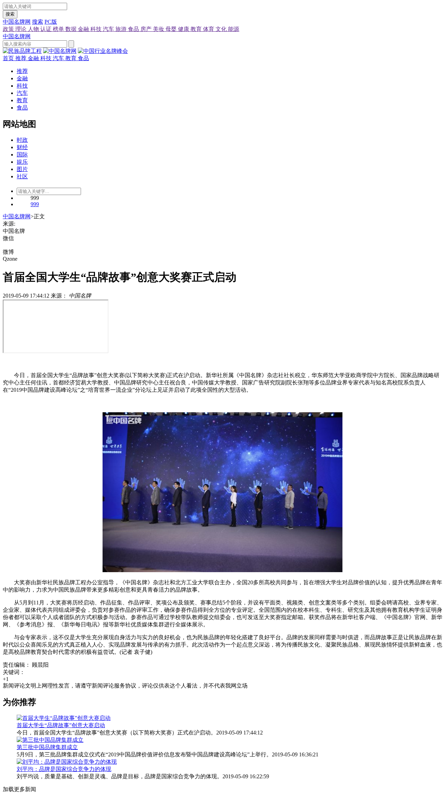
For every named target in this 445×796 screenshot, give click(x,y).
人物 (34, 29)
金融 (84, 29)
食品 (134, 29)
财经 (22, 147)
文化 (222, 29)
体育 (209, 29)
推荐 (21, 58)
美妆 (159, 29)
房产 (146, 29)
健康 (184, 29)
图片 (22, 169)
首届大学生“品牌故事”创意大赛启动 (61, 725)
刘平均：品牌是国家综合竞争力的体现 (64, 769)
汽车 (109, 29)
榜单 (59, 29)
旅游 (121, 29)
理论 (21, 29)
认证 (46, 29)
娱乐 (22, 162)
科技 (96, 29)
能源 (233, 29)
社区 (22, 176)
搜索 (10, 14)
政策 (9, 29)
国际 (22, 154)
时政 (22, 140)
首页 (9, 58)
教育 (197, 29)
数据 (71, 29)
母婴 (171, 29)
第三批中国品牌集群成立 (47, 747)
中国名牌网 (17, 22)
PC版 (50, 22)
